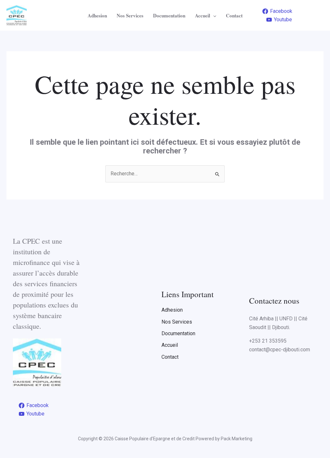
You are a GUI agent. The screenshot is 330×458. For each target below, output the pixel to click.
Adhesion (97, 15)
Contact (234, 15)
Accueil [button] (202, 15)
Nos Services (130, 15)
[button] (213, 15)
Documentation (169, 15)
